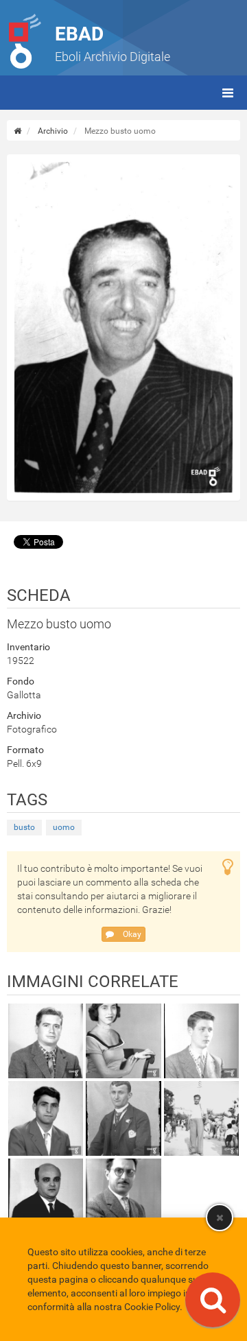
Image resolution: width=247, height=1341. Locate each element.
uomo (64, 827)
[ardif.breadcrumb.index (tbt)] (17, 131)
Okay (131, 934)
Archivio (53, 131)
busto (24, 827)
